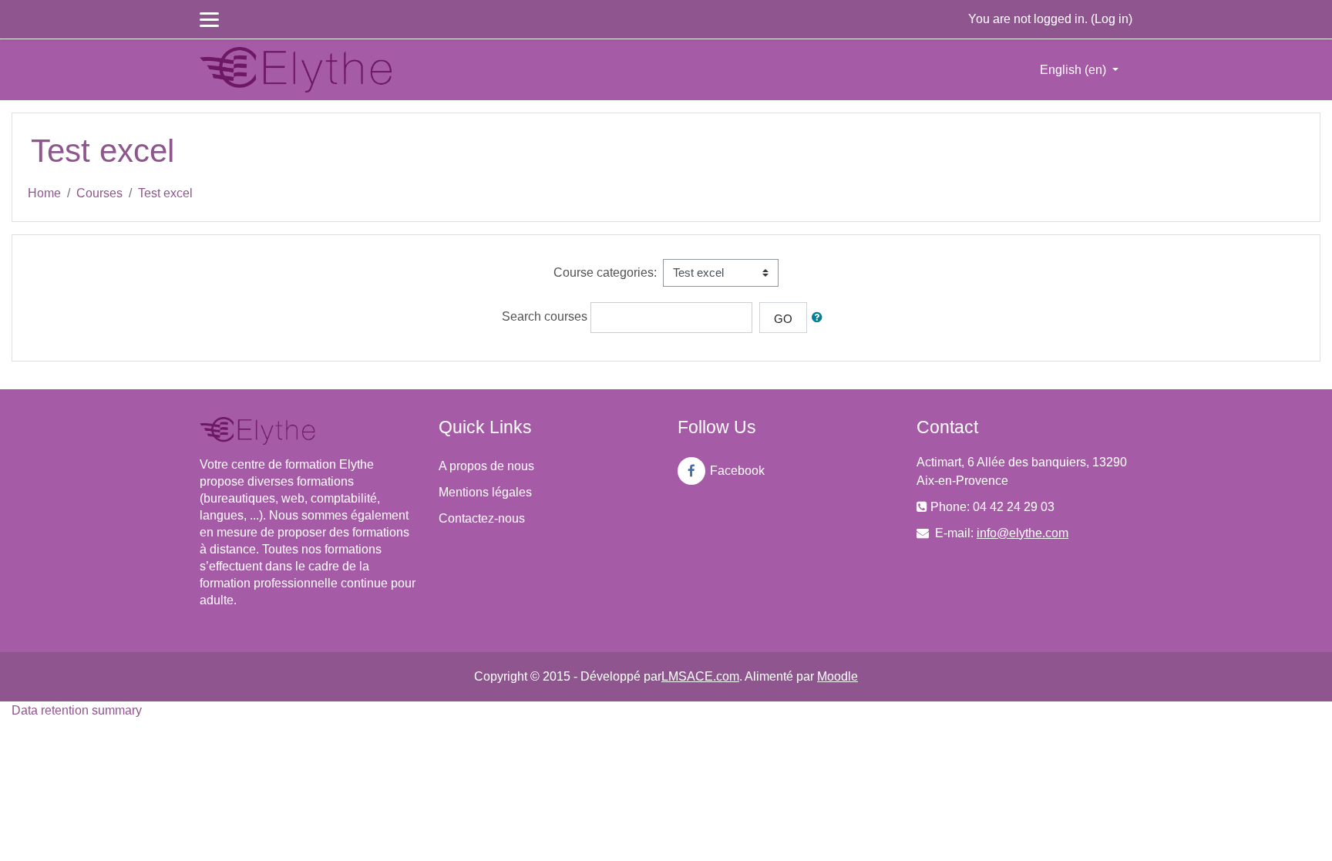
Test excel (165, 193)
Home (44, 193)
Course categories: (605, 272)
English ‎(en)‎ (1074, 69)
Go (783, 318)
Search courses (544, 316)
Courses (99, 193)
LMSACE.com (700, 676)
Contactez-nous (482, 518)
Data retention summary (77, 710)
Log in (1111, 18)
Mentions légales (485, 492)
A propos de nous (486, 466)
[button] (820, 318)
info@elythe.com (1022, 533)
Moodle (837, 676)
